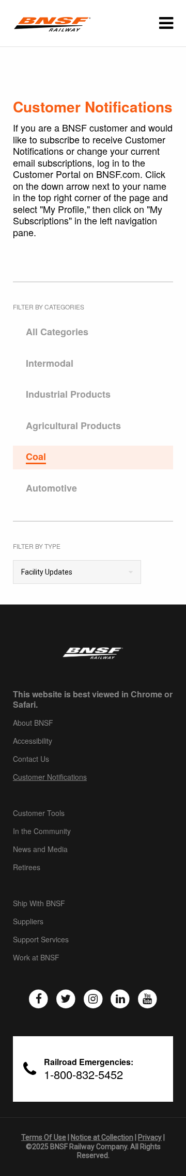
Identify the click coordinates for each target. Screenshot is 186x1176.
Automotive (51, 488)
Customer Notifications (50, 777)
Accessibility (32, 741)
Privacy (150, 1137)
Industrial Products (68, 394)
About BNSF (33, 723)
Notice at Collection (102, 1137)
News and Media (40, 849)
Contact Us (31, 759)
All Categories (57, 332)
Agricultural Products (73, 426)
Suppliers (28, 921)
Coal (36, 457)
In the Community (42, 831)
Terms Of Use (43, 1137)
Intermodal (49, 363)
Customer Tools (39, 813)
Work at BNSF (36, 957)
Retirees (26, 867)
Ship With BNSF (39, 903)
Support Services (41, 939)
